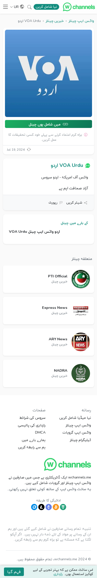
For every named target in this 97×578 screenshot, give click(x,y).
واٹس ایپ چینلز (78, 425)
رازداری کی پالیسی (32, 425)
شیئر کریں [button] (74, 202)
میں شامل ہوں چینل (45, 123)
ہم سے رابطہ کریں (32, 447)
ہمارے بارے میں (34, 439)
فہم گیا (14, 572)
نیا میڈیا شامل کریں (75, 417)
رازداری (58, 574)
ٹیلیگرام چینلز (80, 439)
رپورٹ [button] (52, 202)
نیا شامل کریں (46, 6)
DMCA (40, 432)
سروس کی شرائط (32, 417)
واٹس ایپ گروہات (76, 432)
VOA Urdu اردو (67, 165)
